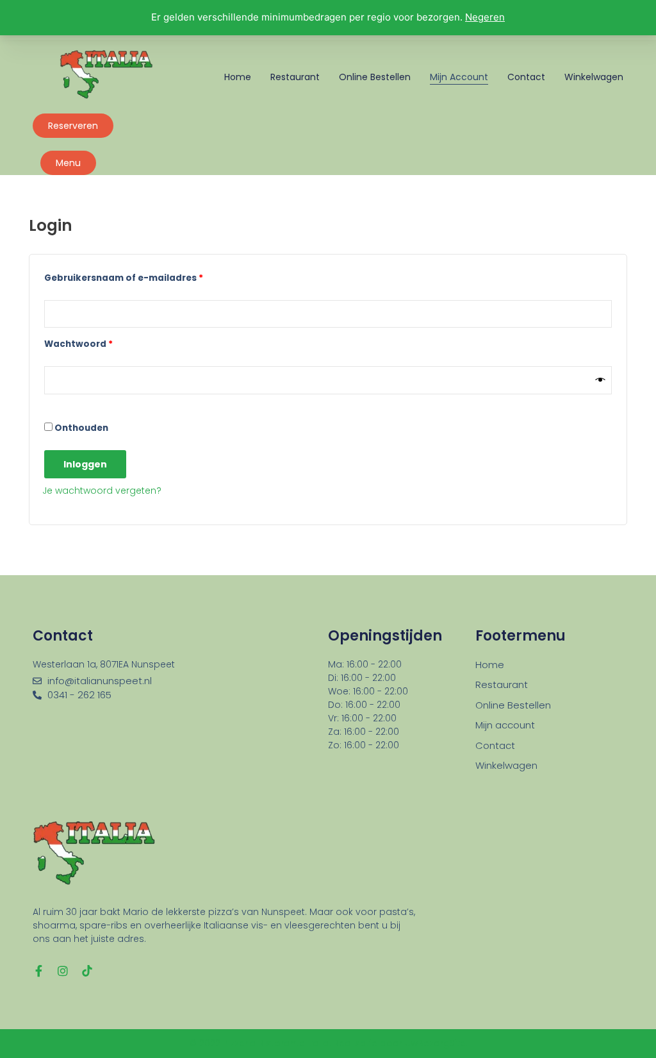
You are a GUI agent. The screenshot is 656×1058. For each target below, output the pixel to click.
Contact (526, 77)
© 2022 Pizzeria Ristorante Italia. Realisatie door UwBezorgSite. (328, 1043)
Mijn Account (459, 77)
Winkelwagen (593, 77)
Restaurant (295, 77)
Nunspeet (153, 664)
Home (237, 77)
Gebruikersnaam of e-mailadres (140, 276)
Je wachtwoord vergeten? (101, 490)
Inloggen (85, 464)
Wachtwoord (95, 342)
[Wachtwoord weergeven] (600, 380)
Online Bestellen (375, 77)
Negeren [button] (485, 17)
